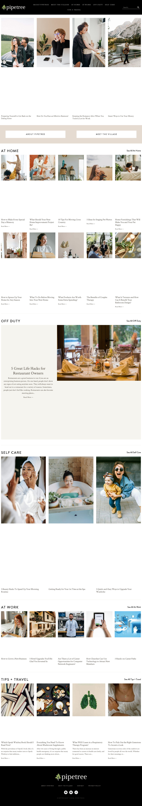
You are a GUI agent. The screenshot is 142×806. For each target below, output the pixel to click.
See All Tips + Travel (132, 679)
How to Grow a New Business (14, 658)
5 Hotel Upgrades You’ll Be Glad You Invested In (41, 660)
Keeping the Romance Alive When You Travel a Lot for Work (88, 117)
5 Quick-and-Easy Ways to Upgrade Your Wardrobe (114, 590)
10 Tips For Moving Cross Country (69, 221)
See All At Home (134, 150)
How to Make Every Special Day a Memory (13, 221)
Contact (80, 786)
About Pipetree (41, 5)
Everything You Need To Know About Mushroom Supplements (50, 743)
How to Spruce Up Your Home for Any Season (11, 298)
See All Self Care (134, 452)
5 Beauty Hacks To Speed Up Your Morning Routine (20, 590)
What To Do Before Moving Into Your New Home (42, 298)
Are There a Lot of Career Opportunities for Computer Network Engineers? (70, 661)
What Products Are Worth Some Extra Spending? (69, 298)
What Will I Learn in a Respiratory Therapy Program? (87, 743)
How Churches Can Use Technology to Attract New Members (98, 661)
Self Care (110, 5)
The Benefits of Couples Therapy (97, 298)
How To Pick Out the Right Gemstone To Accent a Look (124, 743)
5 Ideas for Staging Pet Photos (99, 219)
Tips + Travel (74, 10)
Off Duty (98, 5)
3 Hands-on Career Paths (125, 658)
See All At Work (134, 607)
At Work (86, 5)
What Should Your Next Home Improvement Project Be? (42, 222)
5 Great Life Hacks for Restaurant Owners (28, 371)
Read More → (5, 226)
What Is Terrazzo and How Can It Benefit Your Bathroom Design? (126, 300)
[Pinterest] (71, 792)
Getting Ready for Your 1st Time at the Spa (67, 589)
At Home (75, 5)
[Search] (138, 7)
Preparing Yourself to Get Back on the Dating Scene (16, 117)
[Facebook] (66, 792)
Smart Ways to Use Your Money (121, 116)
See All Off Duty (134, 320)
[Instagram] (76, 792)
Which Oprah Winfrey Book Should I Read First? (17, 743)
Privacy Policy (94, 786)
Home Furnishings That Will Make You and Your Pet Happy (127, 222)
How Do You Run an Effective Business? (52, 116)
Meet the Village (60, 5)
